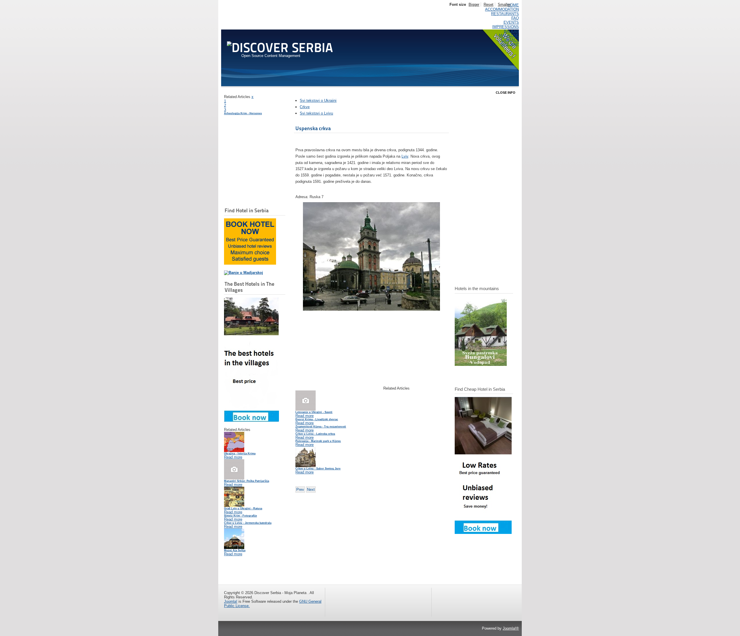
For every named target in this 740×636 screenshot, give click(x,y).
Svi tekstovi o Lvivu (316, 113)
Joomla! (230, 601)
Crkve (305, 107)
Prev (300, 489)
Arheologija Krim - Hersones (243, 113)
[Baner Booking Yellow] (250, 263)
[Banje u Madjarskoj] (243, 272)
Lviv (405, 156)
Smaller (504, 4)
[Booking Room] (483, 532)
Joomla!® (511, 628)
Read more (233, 457)
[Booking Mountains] (481, 364)
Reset (488, 4)
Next (311, 489)
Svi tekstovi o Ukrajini (318, 100)
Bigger (474, 4)
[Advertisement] (253, 173)
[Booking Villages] (251, 420)
